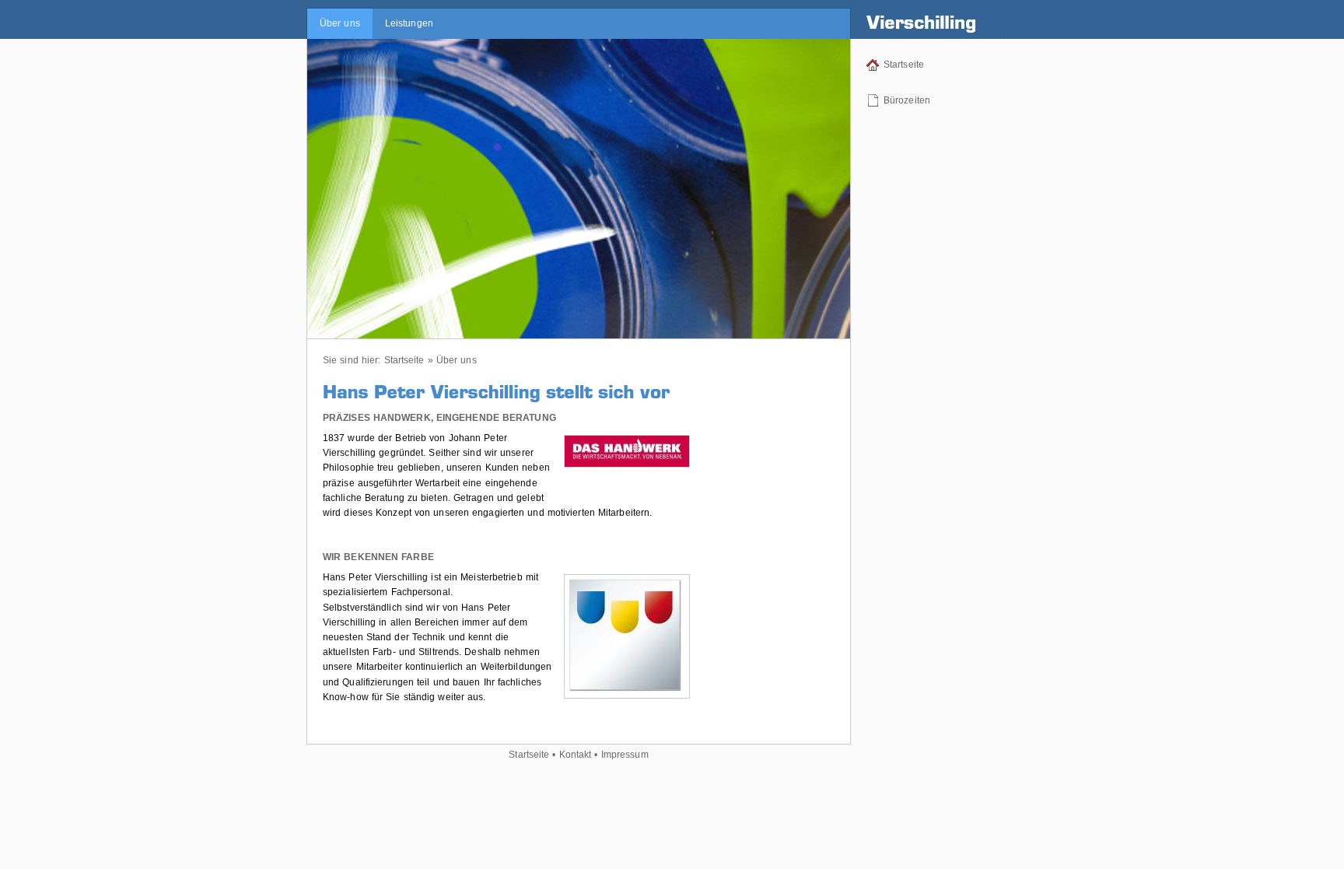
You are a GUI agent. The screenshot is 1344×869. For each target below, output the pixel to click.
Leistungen (409, 23)
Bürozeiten (907, 100)
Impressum (625, 754)
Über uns (340, 23)
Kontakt (575, 754)
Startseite (904, 64)
